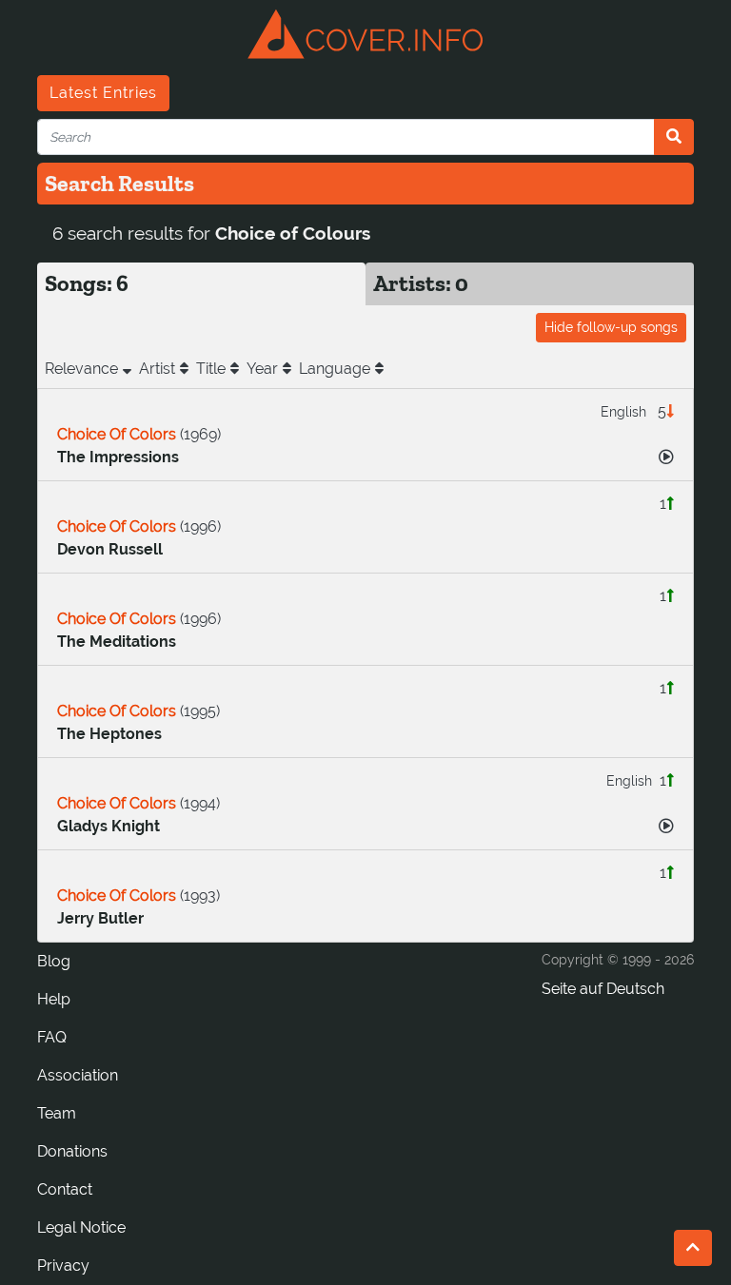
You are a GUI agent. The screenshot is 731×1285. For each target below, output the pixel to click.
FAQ (52, 1037)
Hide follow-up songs (611, 327)
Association (77, 1075)
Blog (53, 961)
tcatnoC (64, 1189)
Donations (72, 1151)
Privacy (63, 1265)
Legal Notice (81, 1227)
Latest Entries (103, 93)
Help (53, 999)
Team (56, 1113)
